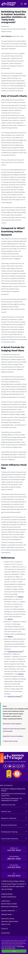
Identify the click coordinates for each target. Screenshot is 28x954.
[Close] (26, 938)
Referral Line (14, 849)
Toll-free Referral (14, 858)
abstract (20, 596)
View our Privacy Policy (10, 948)
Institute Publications (8, 897)
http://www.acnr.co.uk (15, 651)
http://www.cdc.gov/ (14, 696)
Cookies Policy (5, 933)
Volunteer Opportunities (9, 921)
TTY (14, 875)
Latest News (5, 901)
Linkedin (14, 766)
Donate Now (6, 914)
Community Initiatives (9, 839)
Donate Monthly (8, 911)
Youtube (10, 766)
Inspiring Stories (7, 894)
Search (22, 4)
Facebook (5, 766)
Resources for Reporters (9, 906)
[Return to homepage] (9, 4)
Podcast (22, 766)
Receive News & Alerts (9, 904)
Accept (14, 951)
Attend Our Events (7, 918)
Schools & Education (9, 825)
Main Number (14, 866)
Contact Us (4, 928)
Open (25, 4)
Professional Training (9, 832)
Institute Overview (8, 805)
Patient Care (6, 811)
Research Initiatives (8, 818)
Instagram (18, 766)
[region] (14, 945)
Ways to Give (5, 924)
